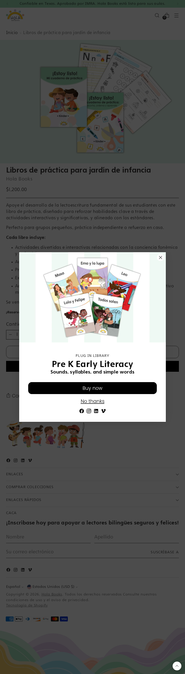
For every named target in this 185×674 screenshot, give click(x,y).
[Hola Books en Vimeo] (103, 412)
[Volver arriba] (177, 666)
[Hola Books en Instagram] (89, 412)
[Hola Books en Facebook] (81, 412)
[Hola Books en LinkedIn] (96, 412)
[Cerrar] (160, 257)
